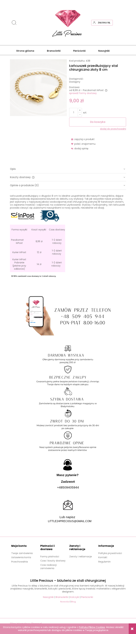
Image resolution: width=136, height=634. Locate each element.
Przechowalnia (19, 561)
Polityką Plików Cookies (92, 627)
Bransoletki (62, 597)
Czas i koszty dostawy (53, 560)
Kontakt (102, 557)
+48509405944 (68, 487)
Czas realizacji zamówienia (48, 566)
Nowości (64, 601)
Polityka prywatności (110, 553)
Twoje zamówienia (22, 553)
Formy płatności (49, 556)
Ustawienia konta (21, 557)
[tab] (68, 169)
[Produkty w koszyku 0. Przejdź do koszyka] (123, 22)
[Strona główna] (68, 22)
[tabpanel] (68, 239)
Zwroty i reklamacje (80, 556)
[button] (82, 139)
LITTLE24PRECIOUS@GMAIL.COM (69, 521)
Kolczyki (74, 597)
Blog (73, 601)
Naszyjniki (48, 597)
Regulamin (104, 561)
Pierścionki (87, 597)
